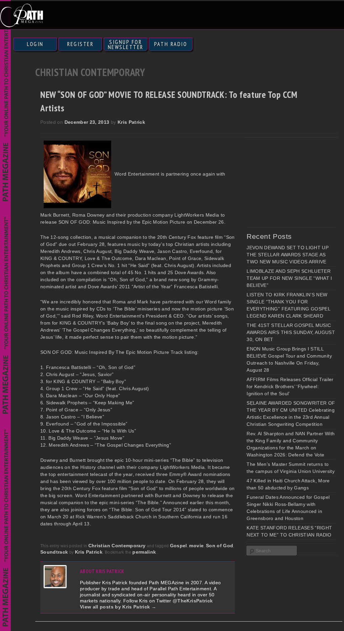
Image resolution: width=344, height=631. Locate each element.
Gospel (178, 545)
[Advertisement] (295, 182)
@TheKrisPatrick (193, 600)
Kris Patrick (131, 122)
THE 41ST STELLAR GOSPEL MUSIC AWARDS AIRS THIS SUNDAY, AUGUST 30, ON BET (291, 332)
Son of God (219, 545)
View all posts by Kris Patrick (118, 606)
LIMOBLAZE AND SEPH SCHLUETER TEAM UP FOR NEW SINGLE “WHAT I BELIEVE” (289, 278)
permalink (144, 552)
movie (196, 545)
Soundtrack (54, 552)
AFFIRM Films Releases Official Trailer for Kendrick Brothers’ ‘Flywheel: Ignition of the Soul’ (290, 386)
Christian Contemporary (117, 545)
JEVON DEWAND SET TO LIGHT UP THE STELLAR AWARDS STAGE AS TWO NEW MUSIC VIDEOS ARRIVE (288, 254)
